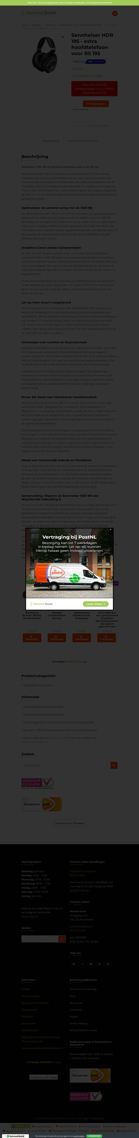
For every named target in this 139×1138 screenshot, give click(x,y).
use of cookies (79, 1136)
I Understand (94, 1136)
